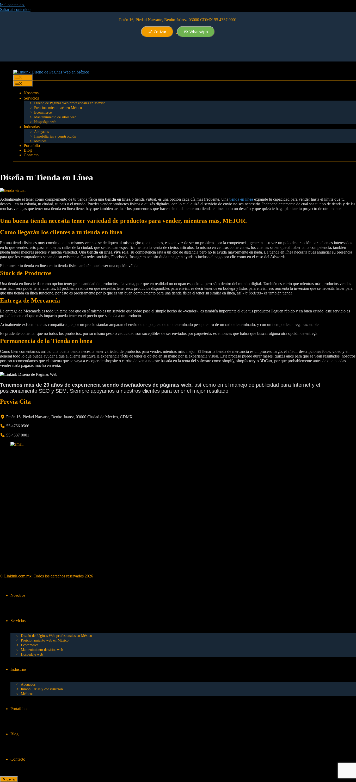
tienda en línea (241, 199)
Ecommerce (43, 112)
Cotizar (160, 31)
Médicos (40, 141)
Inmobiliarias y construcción (55, 136)
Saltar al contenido (15, 9)
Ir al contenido (12, 5)
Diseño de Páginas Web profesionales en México (69, 103)
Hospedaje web (45, 122)
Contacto (31, 155)
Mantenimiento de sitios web (55, 117)
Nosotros (31, 93)
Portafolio (32, 145)
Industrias (32, 127)
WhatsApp (198, 31)
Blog (28, 150)
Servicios (31, 98)
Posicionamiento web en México (58, 108)
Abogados (41, 132)
